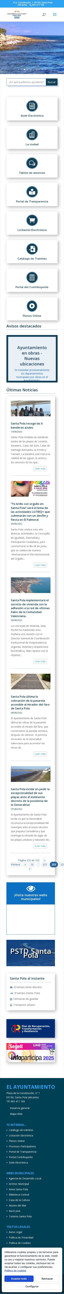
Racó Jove (14, 1211)
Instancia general (20, 1108)
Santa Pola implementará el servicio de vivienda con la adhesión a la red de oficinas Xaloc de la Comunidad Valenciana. (30, 608)
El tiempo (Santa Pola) (27, 993)
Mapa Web (16, 1113)
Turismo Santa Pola (20, 1216)
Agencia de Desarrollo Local (25, 1178)
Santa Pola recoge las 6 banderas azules (27, 425)
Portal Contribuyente (21, 1157)
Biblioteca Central (19, 1194)
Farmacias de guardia (25, 998)
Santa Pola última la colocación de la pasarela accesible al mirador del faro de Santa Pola (30, 702)
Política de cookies (15, 1270)
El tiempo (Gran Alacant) (28, 987)
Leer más (40, 468)
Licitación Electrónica (21, 1135)
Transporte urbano (24, 1004)
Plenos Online (17, 1141)
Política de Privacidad (21, 1237)
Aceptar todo (19, 1278)
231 (45, 864)
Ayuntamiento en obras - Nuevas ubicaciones (32, 354)
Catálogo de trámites (21, 1130)
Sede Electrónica (18, 1162)
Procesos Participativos (22, 1146)
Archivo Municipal (19, 1183)
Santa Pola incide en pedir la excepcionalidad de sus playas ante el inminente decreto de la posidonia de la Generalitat (30, 797)
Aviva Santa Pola (18, 1189)
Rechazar (47, 1278)
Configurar (32, 1286)
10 (45, 69)
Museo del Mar (17, 1205)
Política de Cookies (20, 1243)
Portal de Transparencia (22, 1151)
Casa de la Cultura (19, 1200)
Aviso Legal (15, 1232)
